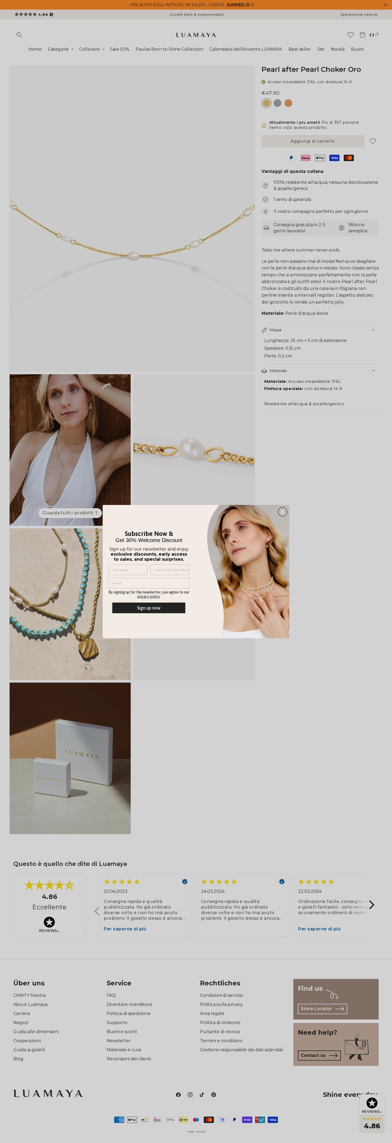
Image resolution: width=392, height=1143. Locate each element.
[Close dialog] (282, 511)
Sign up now (149, 608)
